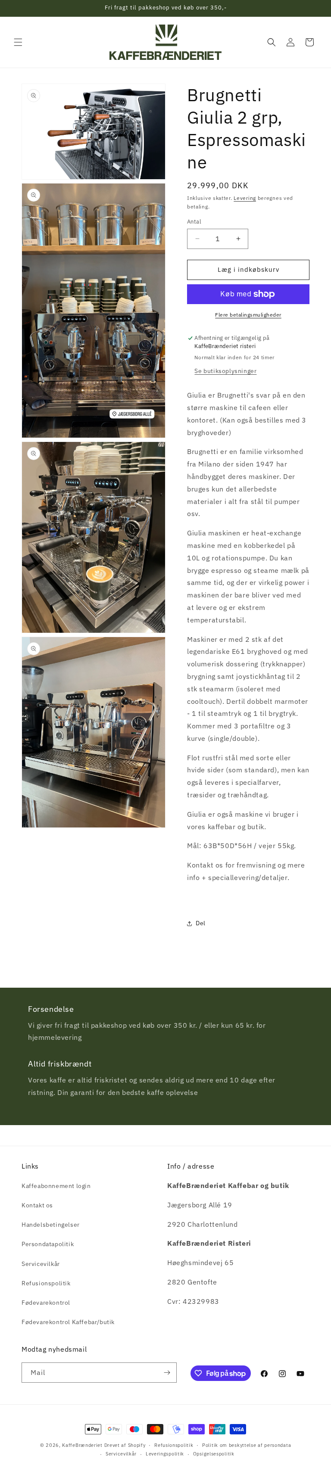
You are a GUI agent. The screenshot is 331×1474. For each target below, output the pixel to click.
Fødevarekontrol (46, 1302)
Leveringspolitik (165, 1454)
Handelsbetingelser (51, 1224)
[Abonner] (166, 1372)
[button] (18, 42)
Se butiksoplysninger (225, 371)
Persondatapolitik (48, 1244)
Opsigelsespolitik (213, 1454)
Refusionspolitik (46, 1283)
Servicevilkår (41, 1264)
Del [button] (201, 923)
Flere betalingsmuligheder (248, 314)
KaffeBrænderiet (82, 1445)
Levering (245, 198)
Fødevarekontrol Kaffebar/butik (68, 1322)
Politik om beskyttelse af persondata (246, 1445)
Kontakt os (37, 1205)
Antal (194, 221)
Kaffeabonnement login (56, 1186)
